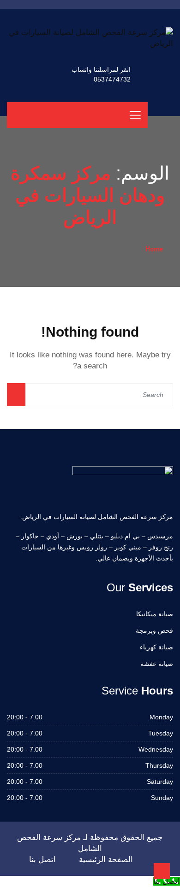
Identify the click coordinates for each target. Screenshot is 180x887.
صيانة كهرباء (156, 647)
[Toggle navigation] (135, 115)
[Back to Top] (162, 871)
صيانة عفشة (156, 663)
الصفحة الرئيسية (106, 859)
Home (154, 248)
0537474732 (112, 79)
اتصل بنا (42, 859)
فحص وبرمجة (154, 630)
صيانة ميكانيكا (154, 614)
